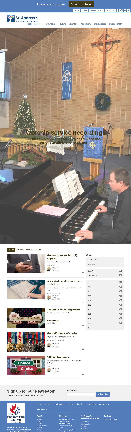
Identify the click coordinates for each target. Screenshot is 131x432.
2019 (104, 314)
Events (63, 24)
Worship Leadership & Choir (67, 419)
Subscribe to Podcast (33, 250)
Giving (100, 10)
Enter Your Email (72, 390)
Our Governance (42, 425)
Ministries (73, 24)
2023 (104, 296)
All (88, 328)
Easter (37, 24)
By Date (11, 250)
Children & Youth (64, 421)
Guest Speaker (104, 275)
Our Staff (39, 423)
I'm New (84, 10)
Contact (93, 10)
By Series (20, 250)
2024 (104, 291)
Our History (40, 428)
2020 (104, 309)
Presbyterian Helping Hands (67, 430)
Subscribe (103, 394)
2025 (104, 287)
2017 (104, 323)
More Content (115, 24)
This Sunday (86, 24)
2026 (104, 282)
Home (29, 24)
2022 (104, 300)
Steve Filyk (104, 271)
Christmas (50, 24)
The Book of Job (93, 260)
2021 (104, 305)
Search (76, 10)
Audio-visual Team (64, 423)
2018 (104, 318)
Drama (61, 428)
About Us (39, 419)
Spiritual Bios (100, 24)
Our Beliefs (40, 430)
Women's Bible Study (65, 425)
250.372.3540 (110, 10)
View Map (84, 429)
